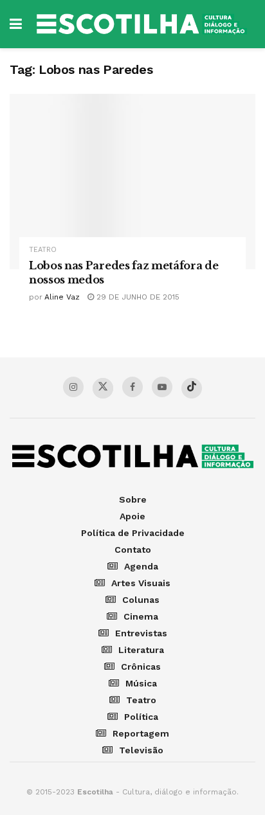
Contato (132, 549)
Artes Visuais (140, 583)
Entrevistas (141, 633)
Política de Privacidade (133, 533)
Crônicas (141, 666)
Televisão (141, 750)
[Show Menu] (16, 24)
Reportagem (141, 733)
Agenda (141, 566)
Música (141, 683)
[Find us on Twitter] (103, 388)
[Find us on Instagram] (73, 387)
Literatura (141, 650)
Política (141, 717)
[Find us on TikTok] (191, 388)
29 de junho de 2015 (136, 296)
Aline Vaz (62, 296)
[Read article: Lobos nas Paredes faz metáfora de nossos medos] (132, 181)
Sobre (133, 499)
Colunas (141, 600)
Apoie (132, 516)
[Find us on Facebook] (132, 387)
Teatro (43, 249)
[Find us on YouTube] (162, 387)
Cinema (140, 616)
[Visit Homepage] (142, 24)
